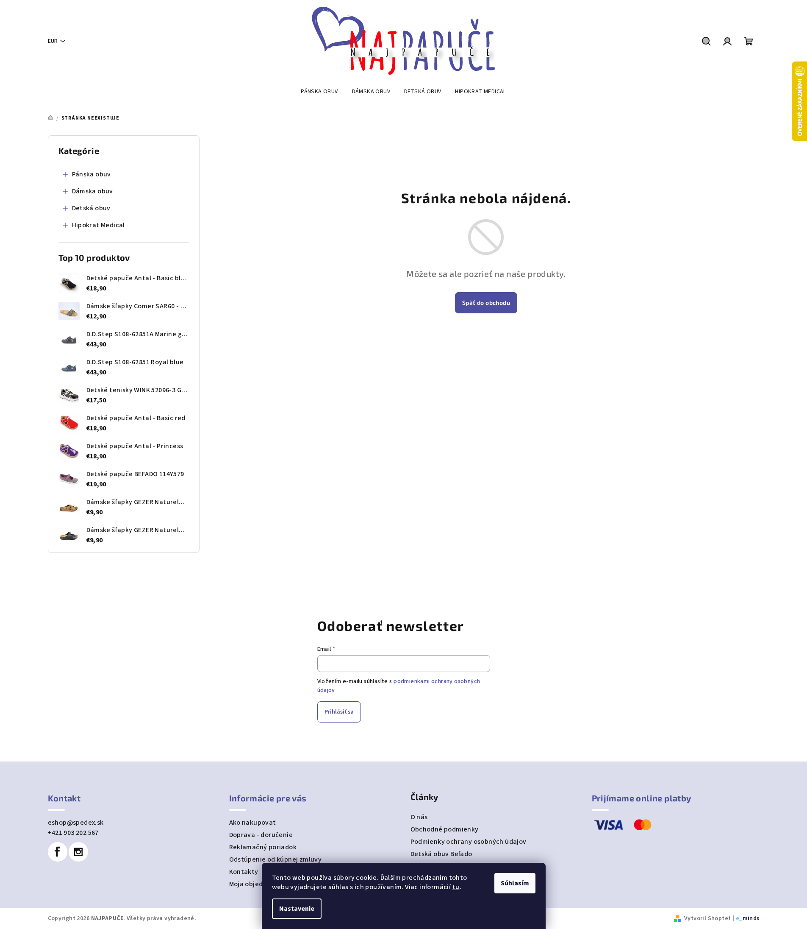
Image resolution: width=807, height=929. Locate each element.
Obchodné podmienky (444, 829)
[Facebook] (57, 852)
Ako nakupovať (252, 822)
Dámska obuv (92, 191)
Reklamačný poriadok (263, 847)
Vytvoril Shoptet (707, 918)
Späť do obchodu (486, 302)
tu (456, 887)
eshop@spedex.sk (76, 822)
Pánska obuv (91, 174)
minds (751, 918)
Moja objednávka (255, 884)
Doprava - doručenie (261, 835)
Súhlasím (515, 883)
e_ (739, 918)
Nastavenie (296, 908)
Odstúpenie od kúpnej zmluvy (275, 859)
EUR (53, 41)
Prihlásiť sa (339, 712)
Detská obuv (91, 208)
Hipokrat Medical (98, 225)
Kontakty (243, 871)
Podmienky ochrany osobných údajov (468, 841)
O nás (419, 817)
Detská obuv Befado (441, 854)
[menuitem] (319, 91)
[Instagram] (78, 852)
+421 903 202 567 (73, 832)
